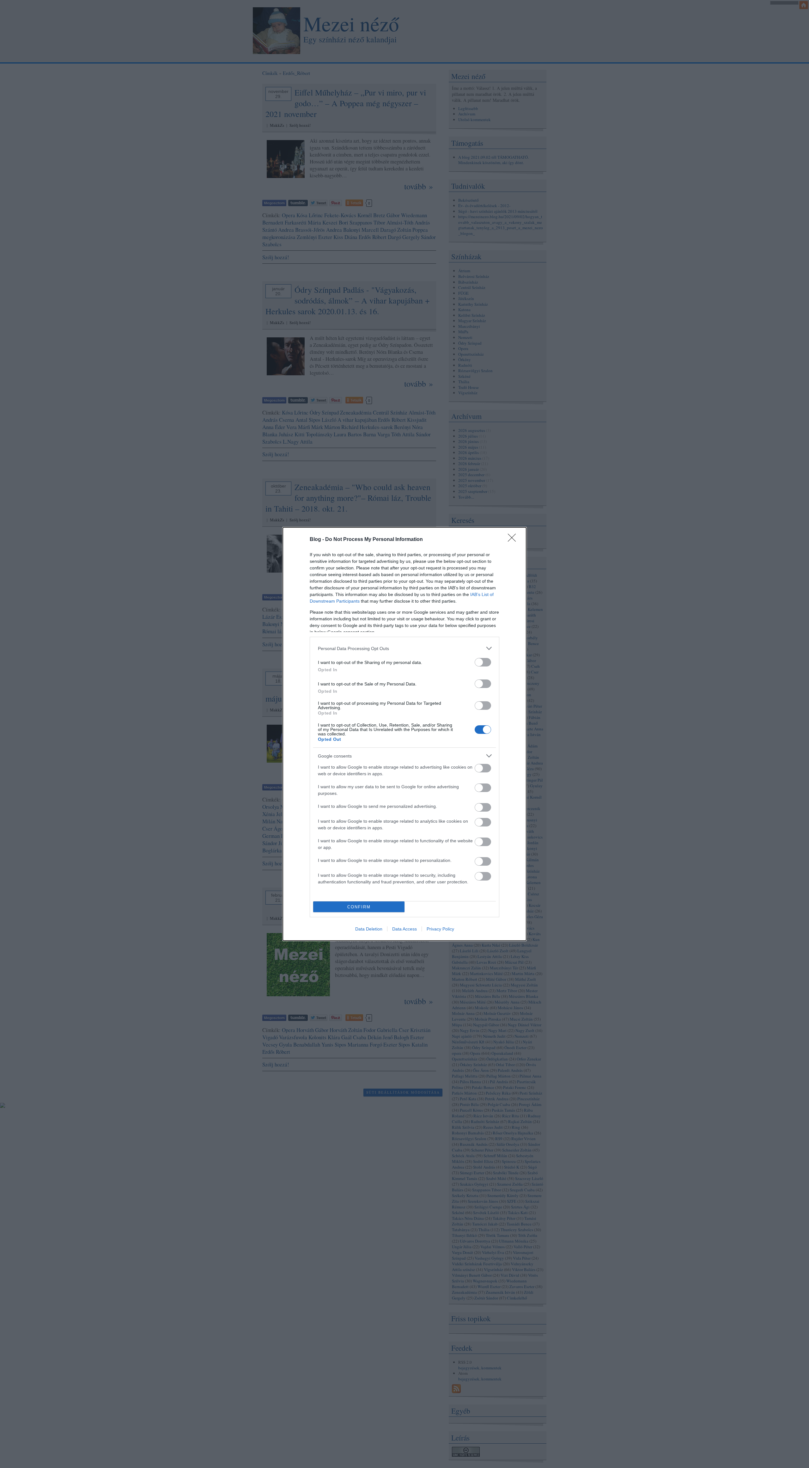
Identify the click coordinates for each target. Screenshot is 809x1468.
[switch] (483, 662)
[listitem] (404, 648)
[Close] (514, 540)
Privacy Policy (440, 928)
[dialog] (404, 734)
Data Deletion (368, 928)
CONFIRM (359, 907)
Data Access (404, 928)
